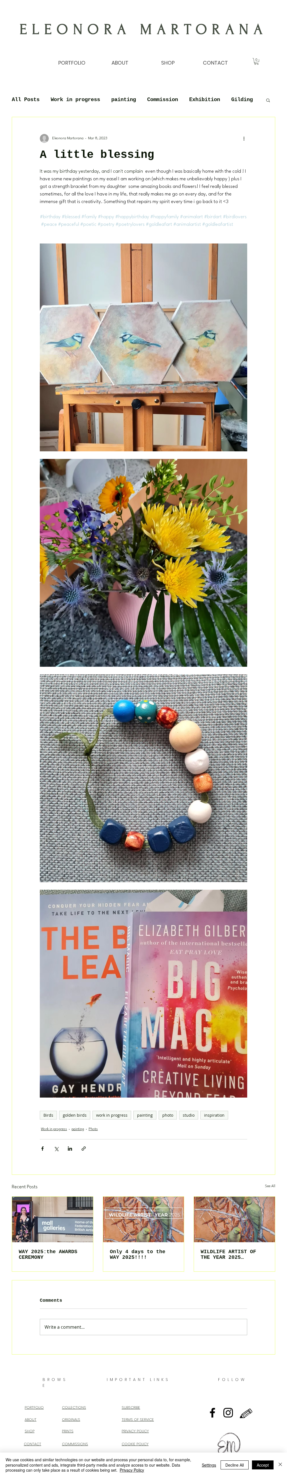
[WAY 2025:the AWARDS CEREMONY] (52, 1219)
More (237, 100)
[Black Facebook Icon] (212, 1412)
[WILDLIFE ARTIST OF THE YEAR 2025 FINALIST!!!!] (234, 1219)
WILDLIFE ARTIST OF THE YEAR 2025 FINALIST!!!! (228, 1254)
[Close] (280, 1465)
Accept (263, 1465)
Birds (48, 1115)
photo (167, 1115)
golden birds (75, 1115)
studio (189, 1115)
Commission (162, 100)
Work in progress (75, 100)
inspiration (214, 1115)
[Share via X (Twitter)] (56, 1148)
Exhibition (204, 100)
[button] (256, 61)
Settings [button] (209, 1465)
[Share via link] (83, 1148)
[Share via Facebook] (42, 1148)
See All (270, 1186)
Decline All (234, 1465)
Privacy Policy (132, 1470)
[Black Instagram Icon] (228, 1412)
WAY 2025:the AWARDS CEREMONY (48, 1254)
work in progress (112, 1115)
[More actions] (243, 138)
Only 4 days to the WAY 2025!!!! (137, 1254)
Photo (93, 1129)
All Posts (26, 100)
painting (123, 100)
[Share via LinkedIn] (70, 1148)
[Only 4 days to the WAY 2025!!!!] (143, 1219)
